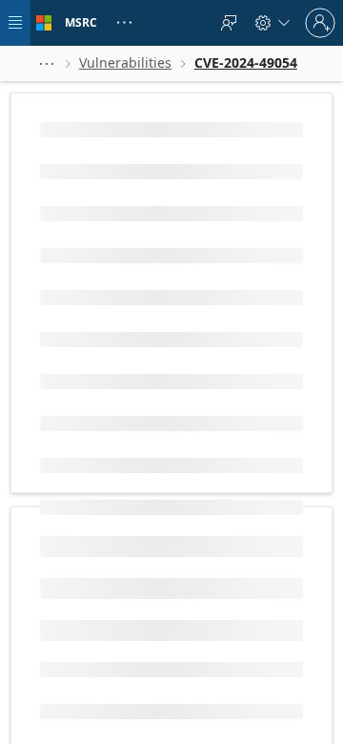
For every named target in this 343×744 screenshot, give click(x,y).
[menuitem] (229, 23)
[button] (47, 63)
